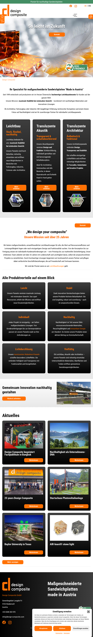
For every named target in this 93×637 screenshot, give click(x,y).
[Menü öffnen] (75, 15)
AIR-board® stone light (62, 544)
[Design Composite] (14, 11)
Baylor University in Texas (18, 544)
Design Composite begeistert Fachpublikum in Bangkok (20, 453)
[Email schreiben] (90, 16)
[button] (88, 612)
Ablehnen (62, 628)
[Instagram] (75, 6)
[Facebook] (71, 6)
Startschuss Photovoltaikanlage (66, 498)
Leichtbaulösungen (57, 266)
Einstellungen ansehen (80, 628)
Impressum (67, 633)
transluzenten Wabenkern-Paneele (26, 354)
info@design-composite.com (13, 617)
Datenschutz (59, 633)
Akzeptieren (43, 628)
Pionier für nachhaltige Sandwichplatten (46, 2)
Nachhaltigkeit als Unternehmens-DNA (67, 453)
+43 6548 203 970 (8, 612)
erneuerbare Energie (77, 328)
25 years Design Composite (19, 498)
